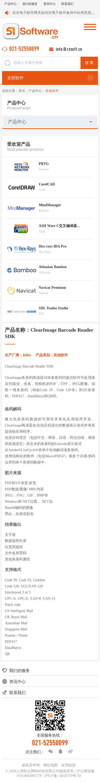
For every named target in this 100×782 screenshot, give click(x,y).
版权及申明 (31, 765)
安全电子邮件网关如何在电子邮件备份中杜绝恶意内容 (55, 13)
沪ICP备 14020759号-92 (62, 776)
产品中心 (10, 4)
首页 (22, 91)
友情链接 (68, 765)
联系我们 (67, 4)
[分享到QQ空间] (59, 751)
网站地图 (50, 765)
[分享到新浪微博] (69, 751)
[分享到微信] (49, 751)
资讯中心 (49, 4)
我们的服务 (30, 4)
